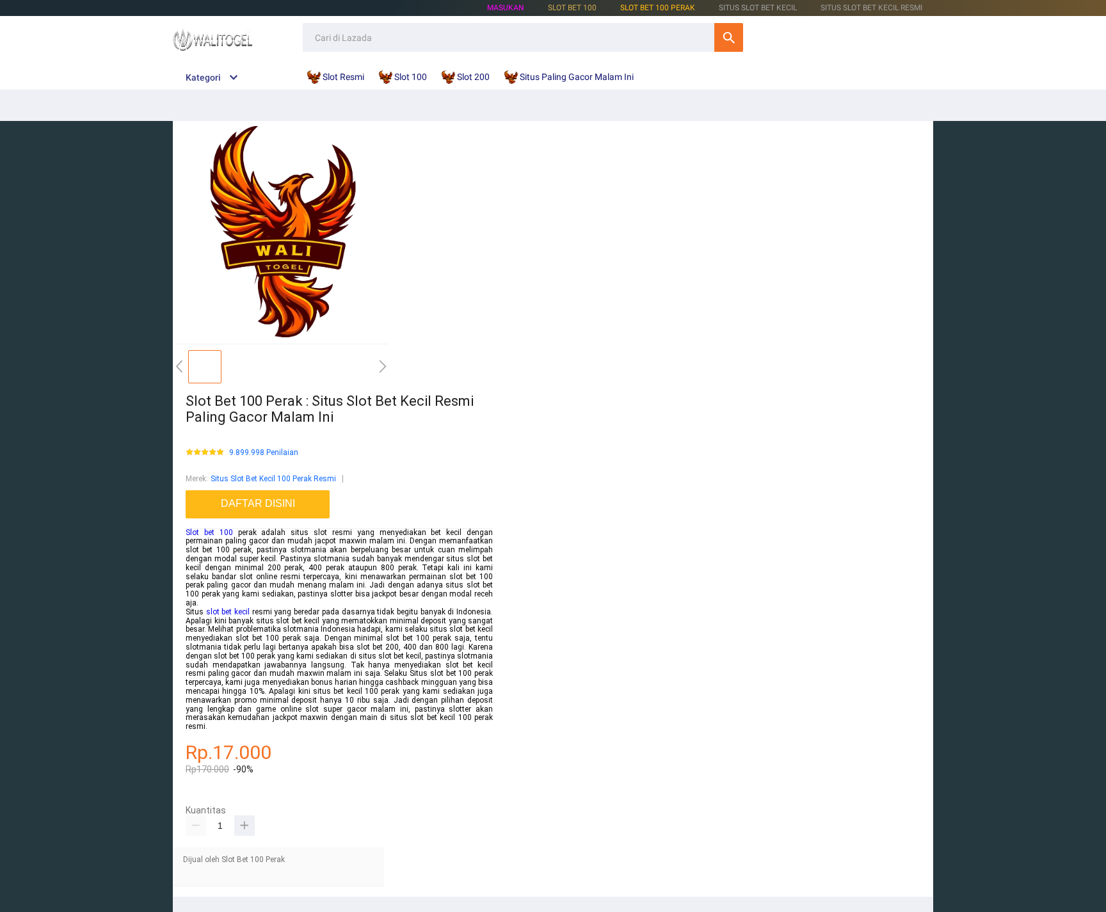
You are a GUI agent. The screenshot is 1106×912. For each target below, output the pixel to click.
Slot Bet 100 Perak (657, 7)
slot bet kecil (228, 611)
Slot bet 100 (209, 532)
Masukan (505, 7)
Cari (728, 37)
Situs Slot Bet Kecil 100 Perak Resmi (273, 478)
